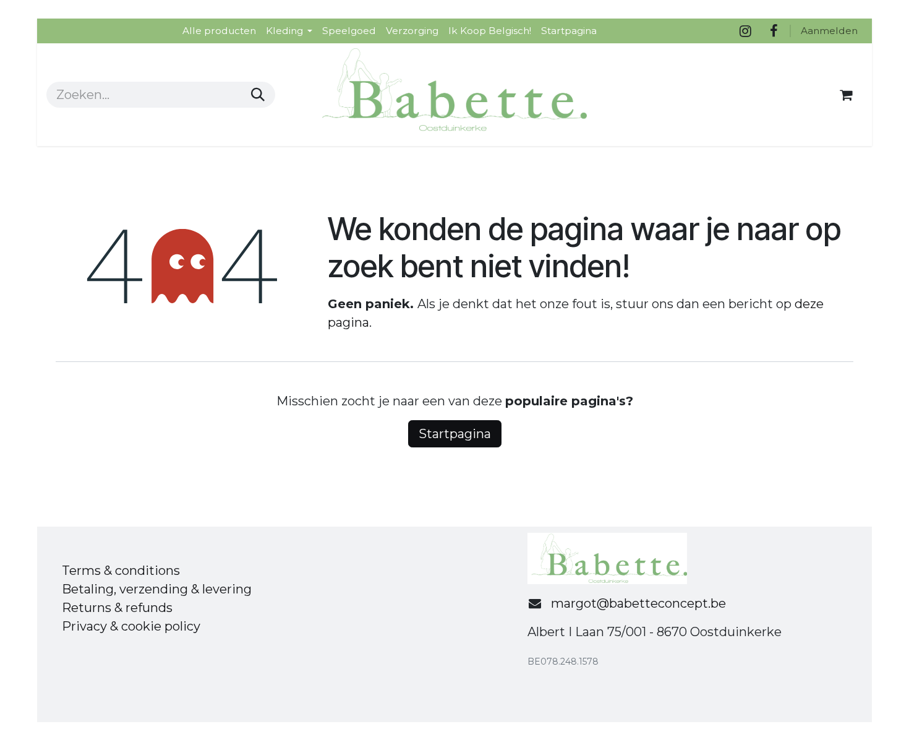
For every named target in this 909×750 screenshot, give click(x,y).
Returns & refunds (117, 607)
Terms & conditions (121, 570)
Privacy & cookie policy (131, 626)
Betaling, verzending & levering (157, 589)
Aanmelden (829, 31)
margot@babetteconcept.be (638, 603)
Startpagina (455, 433)
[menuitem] (219, 31)
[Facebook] (773, 31)
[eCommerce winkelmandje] (846, 94)
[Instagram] (745, 31)
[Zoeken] (258, 95)
